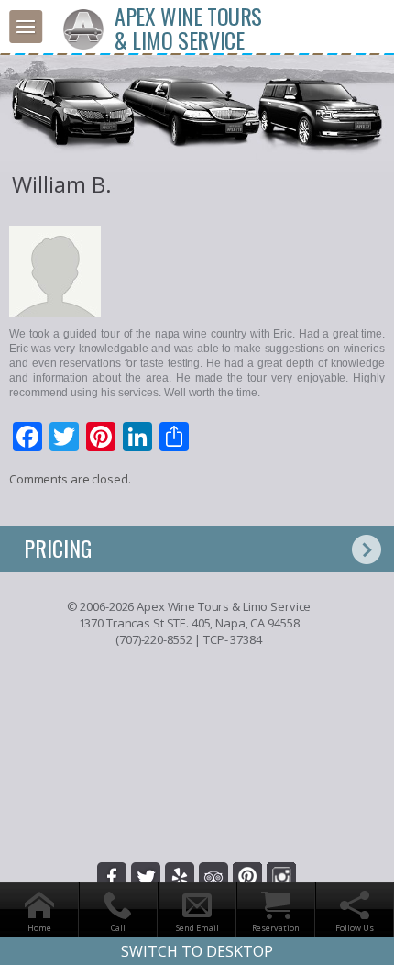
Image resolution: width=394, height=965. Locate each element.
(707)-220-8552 (153, 639)
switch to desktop (197, 951)
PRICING (58, 547)
